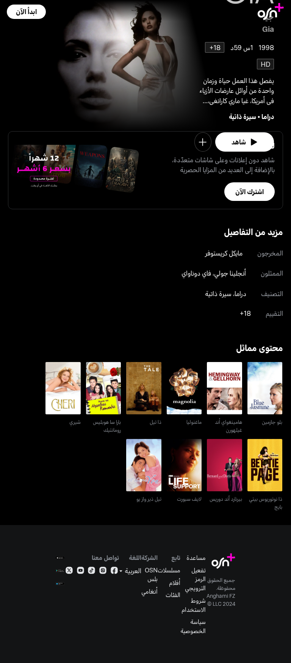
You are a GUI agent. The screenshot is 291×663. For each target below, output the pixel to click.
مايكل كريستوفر (223, 253)
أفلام (174, 582)
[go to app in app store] (60, 558)
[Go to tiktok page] (91, 572)
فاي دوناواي (196, 273)
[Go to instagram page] (103, 572)
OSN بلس (151, 574)
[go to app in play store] (60, 570)
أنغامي (149, 591)
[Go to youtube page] (80, 572)
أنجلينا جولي (230, 273)
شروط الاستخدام (193, 605)
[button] (26, 12)
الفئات (173, 594)
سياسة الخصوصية (193, 626)
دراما (267, 116)
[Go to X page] (69, 572)
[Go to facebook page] (114, 572)
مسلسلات (169, 570)
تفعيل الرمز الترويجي (195, 579)
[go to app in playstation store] (60, 583)
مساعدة (196, 557)
